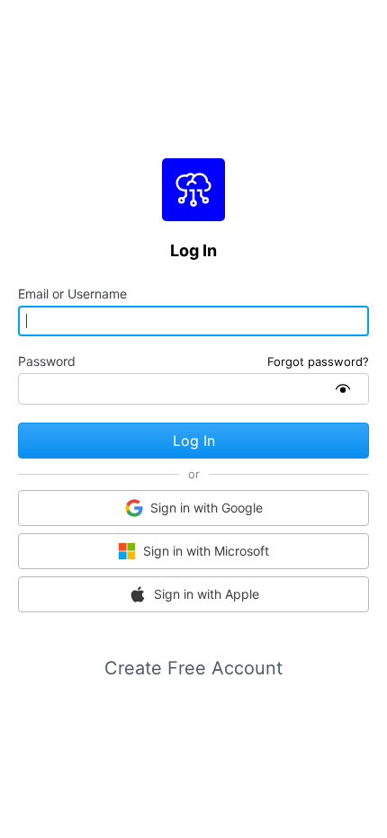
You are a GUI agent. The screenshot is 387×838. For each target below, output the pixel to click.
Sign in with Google (206, 507)
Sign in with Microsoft (206, 550)
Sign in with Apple (206, 594)
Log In (194, 441)
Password (47, 361)
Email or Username (72, 294)
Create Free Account (193, 668)
